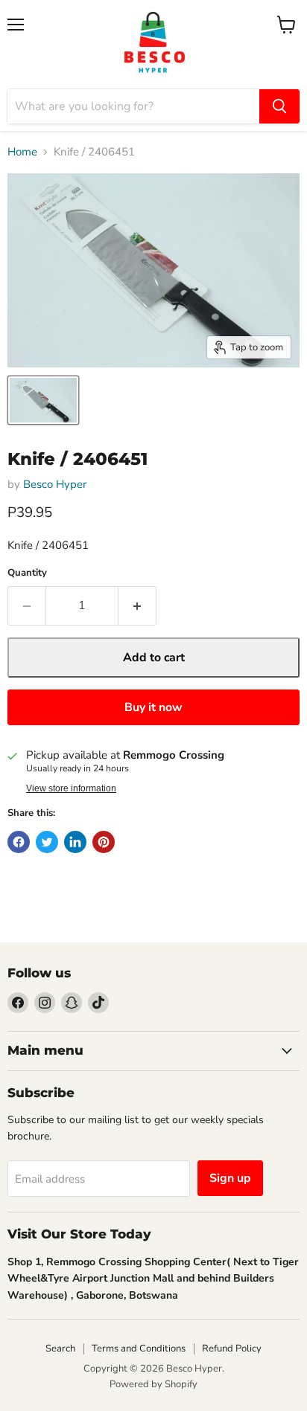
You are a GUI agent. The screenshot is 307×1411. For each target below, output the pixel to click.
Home (22, 152)
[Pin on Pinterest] (103, 842)
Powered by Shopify (153, 1384)
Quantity (27, 573)
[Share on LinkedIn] (75, 842)
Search (60, 1348)
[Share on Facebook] (18, 842)
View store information (71, 788)
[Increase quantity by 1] (137, 605)
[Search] (279, 106)
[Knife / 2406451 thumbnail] (43, 400)
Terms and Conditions (139, 1348)
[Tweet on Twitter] (47, 842)
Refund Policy (232, 1348)
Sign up (230, 1178)
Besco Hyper (54, 484)
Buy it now (153, 707)
